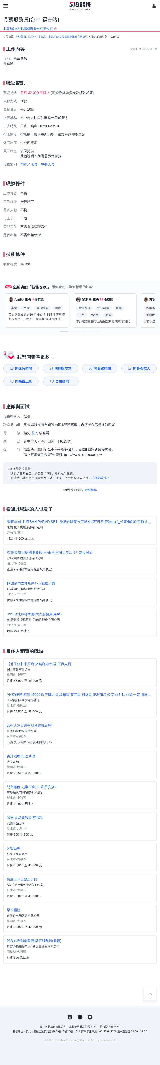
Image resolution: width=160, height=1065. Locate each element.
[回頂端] (150, 994)
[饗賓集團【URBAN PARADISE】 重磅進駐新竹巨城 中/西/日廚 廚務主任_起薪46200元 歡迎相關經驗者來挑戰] (80, 530)
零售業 (42, 36)
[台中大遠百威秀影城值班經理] (80, 734)
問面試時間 (102, 368)
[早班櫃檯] (80, 919)
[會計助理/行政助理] (80, 765)
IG (70, 1017)
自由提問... (63, 381)
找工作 (32, 36)
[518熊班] (80, 6)
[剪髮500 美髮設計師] (80, 888)
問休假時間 (23, 368)
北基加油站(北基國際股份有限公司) (68, 36)
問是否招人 (141, 368)
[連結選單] (5, 5)
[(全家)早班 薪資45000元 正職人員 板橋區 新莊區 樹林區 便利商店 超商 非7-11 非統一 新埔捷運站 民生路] (80, 703)
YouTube (90, 1017)
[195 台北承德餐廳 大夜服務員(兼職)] (80, 623)
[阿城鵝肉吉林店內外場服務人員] (80, 592)
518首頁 (21, 36)
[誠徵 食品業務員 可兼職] (80, 826)
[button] (64, 331)
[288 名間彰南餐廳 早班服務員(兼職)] (80, 949)
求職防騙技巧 (100, 477)
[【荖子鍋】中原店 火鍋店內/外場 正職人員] (80, 673)
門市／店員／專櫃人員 (37, 164)
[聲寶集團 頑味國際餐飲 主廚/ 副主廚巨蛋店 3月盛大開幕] (80, 561)
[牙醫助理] (80, 857)
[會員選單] (154, 5)
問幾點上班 (23, 381)
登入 (34, 433)
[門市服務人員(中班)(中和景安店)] (80, 796)
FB (80, 1017)
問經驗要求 (63, 368)
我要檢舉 (91, 490)
